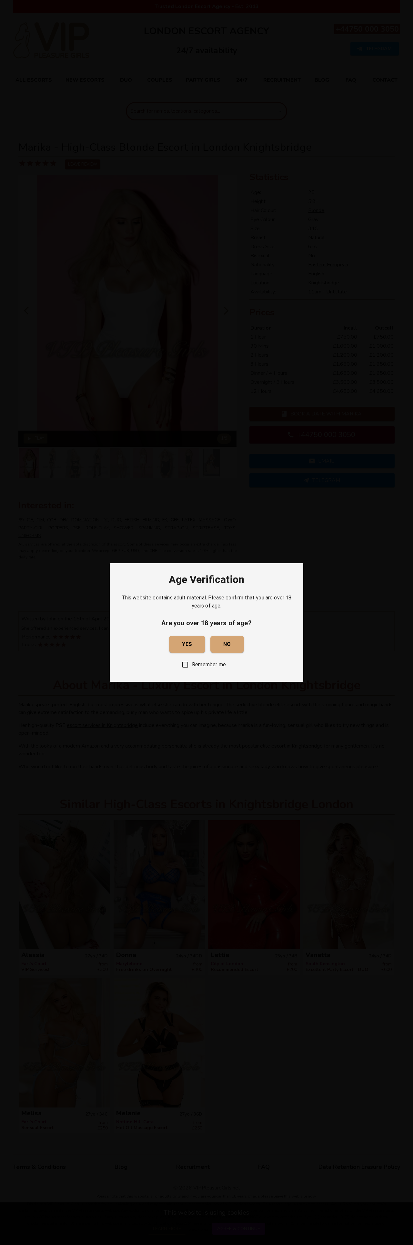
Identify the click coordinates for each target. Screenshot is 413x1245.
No (227, 644)
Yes (187, 644)
